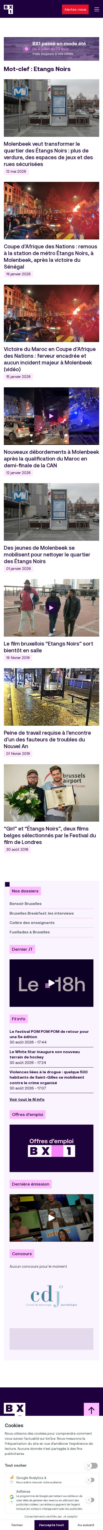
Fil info (18, 1019)
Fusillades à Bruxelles (30, 932)
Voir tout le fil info (27, 1099)
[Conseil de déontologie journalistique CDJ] (51, 1296)
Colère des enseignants (32, 922)
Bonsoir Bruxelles (26, 903)
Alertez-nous (75, 9)
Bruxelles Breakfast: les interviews (42, 913)
